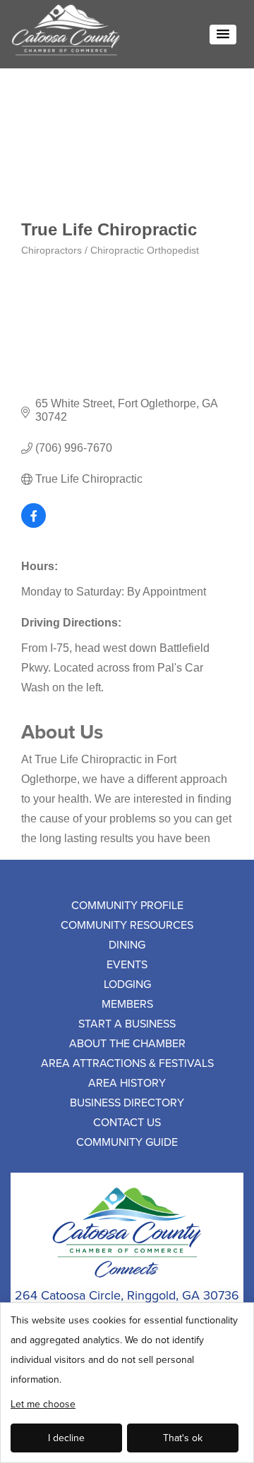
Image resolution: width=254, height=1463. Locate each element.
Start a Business (127, 1023)
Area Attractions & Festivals (127, 1062)
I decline (66, 1438)
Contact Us (127, 1122)
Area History (127, 1082)
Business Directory (127, 1102)
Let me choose (43, 1404)
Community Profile (127, 905)
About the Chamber (127, 1043)
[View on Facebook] (33, 524)
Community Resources (127, 924)
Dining (127, 944)
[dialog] (127, 1382)
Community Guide (127, 1141)
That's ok (182, 1438)
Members (127, 1003)
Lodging (127, 984)
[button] (223, 34)
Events (127, 964)
